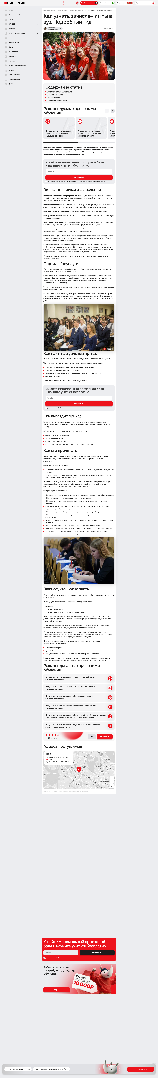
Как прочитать (119, 1071)
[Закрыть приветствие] (99, 1060)
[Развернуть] (112, 786)
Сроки (143, 1071)
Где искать (106, 1071)
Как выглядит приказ (55, 95)
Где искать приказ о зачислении (59, 92)
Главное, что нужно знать (57, 100)
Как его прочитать (54, 97)
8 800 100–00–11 (66, 762)
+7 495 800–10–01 (54, 762)
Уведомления (132, 1071)
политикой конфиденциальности (95, 181)
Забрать (56, 990)
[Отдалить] (112, 782)
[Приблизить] (112, 778)
